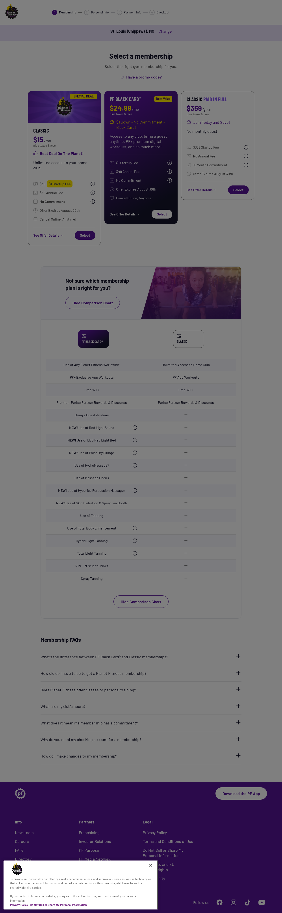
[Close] (151, 865)
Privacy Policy (19, 905)
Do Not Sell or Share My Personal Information (58, 905)
